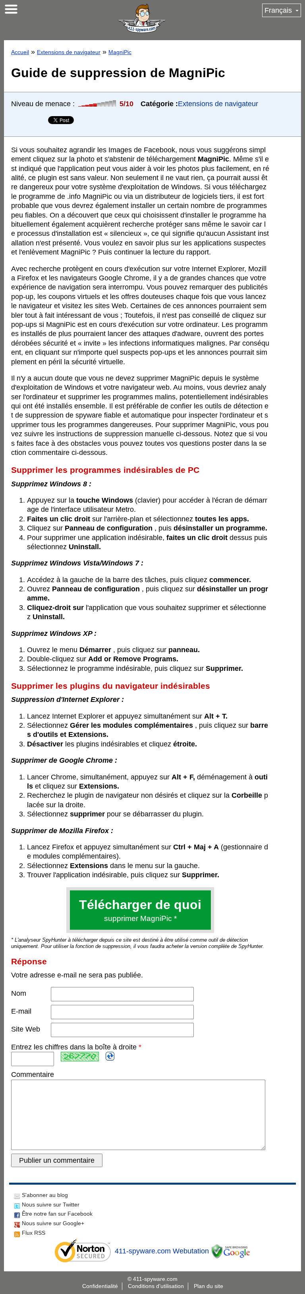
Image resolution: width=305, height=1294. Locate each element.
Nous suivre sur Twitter (50, 1204)
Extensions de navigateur (68, 52)
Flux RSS (33, 1233)
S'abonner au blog (45, 1195)
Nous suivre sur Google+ (53, 1223)
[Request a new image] (110, 1056)
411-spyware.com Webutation (162, 1251)
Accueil (20, 52)
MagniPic (119, 52)
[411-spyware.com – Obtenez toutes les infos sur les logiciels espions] (142, 18)
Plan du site (208, 1286)
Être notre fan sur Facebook (57, 1213)
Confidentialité (100, 1286)
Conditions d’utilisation (156, 1286)
